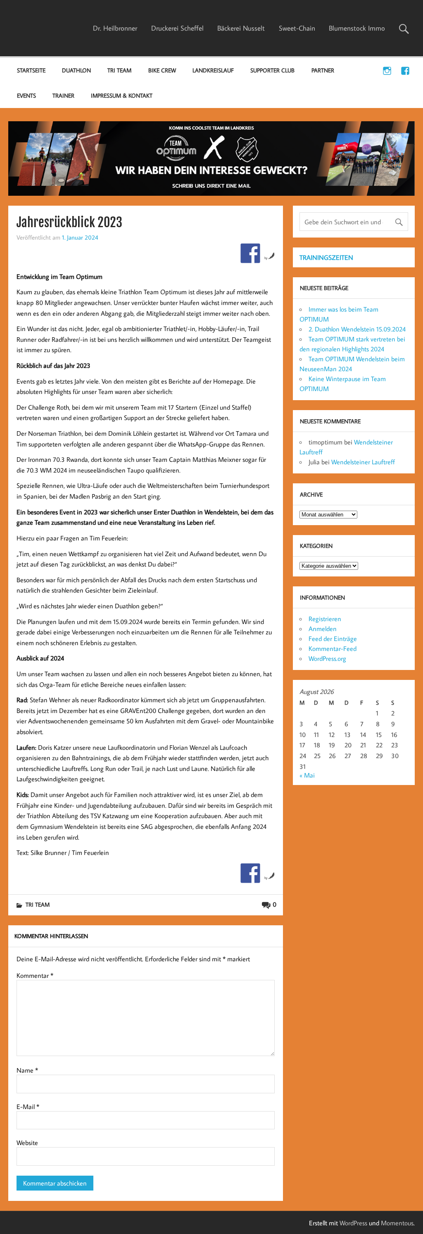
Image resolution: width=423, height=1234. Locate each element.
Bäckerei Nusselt (241, 28)
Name (27, 1070)
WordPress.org (327, 658)
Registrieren (325, 619)
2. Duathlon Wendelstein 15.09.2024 (357, 329)
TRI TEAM (119, 70)
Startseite (31, 70)
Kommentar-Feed (332, 648)
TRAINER (63, 95)
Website (27, 1142)
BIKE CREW (162, 70)
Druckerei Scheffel (177, 28)
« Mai (307, 775)
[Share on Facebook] (250, 253)
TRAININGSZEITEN (326, 257)
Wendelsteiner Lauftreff (363, 462)
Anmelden (323, 628)
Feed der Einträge (333, 638)
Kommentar (35, 975)
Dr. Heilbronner (115, 28)
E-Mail (28, 1106)
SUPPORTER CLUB (272, 70)
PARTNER (322, 70)
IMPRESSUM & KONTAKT (121, 95)
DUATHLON (76, 70)
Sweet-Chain (297, 28)
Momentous (397, 1223)
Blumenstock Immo (357, 28)
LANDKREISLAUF (213, 70)
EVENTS (26, 95)
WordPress (353, 1223)
